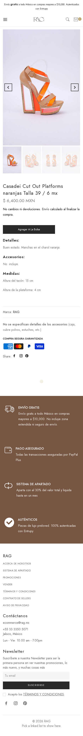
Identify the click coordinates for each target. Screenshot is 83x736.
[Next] (75, 87)
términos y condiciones (43, 694)
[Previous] (8, 87)
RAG (16, 312)
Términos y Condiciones (19, 591)
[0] (76, 20)
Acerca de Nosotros (17, 563)
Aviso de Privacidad (16, 605)
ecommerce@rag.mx (16, 622)
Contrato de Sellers (17, 598)
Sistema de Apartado (17, 570)
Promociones (12, 577)
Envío (45, 209)
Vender (8, 584)
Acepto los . (36, 694)
